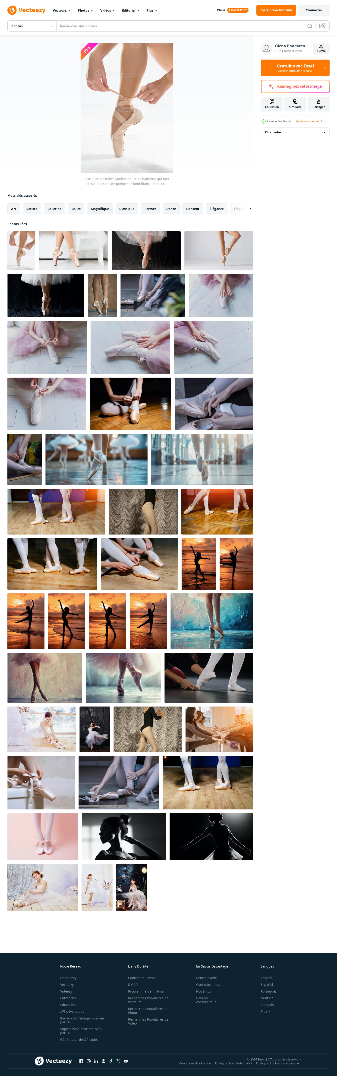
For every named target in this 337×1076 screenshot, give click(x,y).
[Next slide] (246, 208)
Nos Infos (203, 991)
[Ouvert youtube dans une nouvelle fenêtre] (126, 1061)
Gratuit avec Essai (295, 68)
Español (267, 984)
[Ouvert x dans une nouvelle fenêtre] (118, 1061)
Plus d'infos (273, 132)
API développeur (73, 1011)
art (13, 209)
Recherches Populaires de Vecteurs (148, 1000)
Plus (150, 10)
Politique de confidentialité (233, 1063)
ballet (76, 209)
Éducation (68, 1005)
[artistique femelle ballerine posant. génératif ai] (124, 836)
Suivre (321, 51)
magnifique (100, 209)
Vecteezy (67, 984)
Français (267, 1005)
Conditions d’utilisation (195, 1063)
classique (126, 209)
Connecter (314, 10)
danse (171, 209)
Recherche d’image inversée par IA (82, 1020)
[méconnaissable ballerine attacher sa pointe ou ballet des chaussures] (41, 782)
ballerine (54, 209)
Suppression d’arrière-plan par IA (81, 1031)
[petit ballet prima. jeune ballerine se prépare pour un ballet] (42, 887)
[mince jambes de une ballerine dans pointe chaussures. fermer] (102, 295)
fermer (150, 209)
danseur (192, 209)
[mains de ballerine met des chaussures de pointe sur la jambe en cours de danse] (221, 295)
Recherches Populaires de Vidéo (148, 1021)
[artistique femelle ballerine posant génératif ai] (211, 836)
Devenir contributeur (206, 1000)
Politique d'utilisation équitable (277, 1063)
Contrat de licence (142, 978)
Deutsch (267, 998)
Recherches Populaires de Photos (148, 1010)
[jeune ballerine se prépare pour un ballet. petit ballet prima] (41, 729)
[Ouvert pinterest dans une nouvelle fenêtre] (103, 1061)
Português (269, 991)
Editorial (128, 10)
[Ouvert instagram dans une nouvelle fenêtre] (89, 1061)
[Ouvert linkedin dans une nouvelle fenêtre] (96, 1061)
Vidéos (105, 10)
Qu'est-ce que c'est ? (309, 121)
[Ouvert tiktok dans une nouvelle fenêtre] (111, 1061)
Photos (83, 10)
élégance (217, 209)
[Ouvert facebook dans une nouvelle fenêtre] (81, 1061)
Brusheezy (68, 978)
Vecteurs (60, 10)
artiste (31, 209)
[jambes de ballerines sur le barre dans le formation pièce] (219, 729)
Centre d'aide (206, 978)
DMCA (133, 984)
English (266, 978)
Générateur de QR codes (79, 1039)
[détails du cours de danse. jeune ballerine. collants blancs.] (143, 512)
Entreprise (68, 998)
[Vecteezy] (26, 10)
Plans (221, 10)
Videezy (66, 991)
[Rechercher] (310, 26)
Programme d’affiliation (146, 991)
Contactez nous (208, 984)
